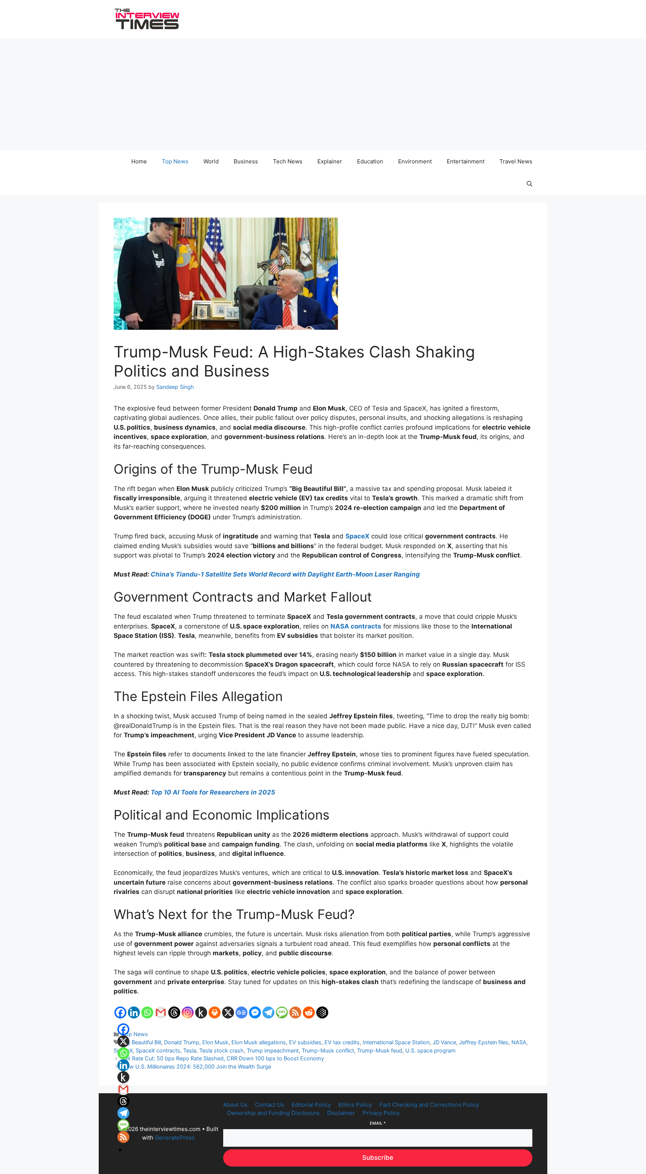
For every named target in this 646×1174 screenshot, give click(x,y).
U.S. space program (430, 1050)
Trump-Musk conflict (328, 1050)
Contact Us (269, 1104)
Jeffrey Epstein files (483, 1042)
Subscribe (377, 1157)
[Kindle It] (201, 1012)
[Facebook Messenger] (255, 1012)
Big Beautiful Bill (141, 1042)
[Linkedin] (134, 1012)
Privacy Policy (381, 1112)
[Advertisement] (323, 94)
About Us (235, 1104)
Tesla (189, 1050)
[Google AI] (322, 1012)
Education (370, 161)
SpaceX (357, 536)
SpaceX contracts (158, 1050)
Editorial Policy (311, 1104)
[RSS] (295, 1012)
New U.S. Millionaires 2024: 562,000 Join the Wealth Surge (196, 1066)
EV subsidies (305, 1042)
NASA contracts (355, 626)
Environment (415, 161)
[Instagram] (188, 1012)
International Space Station (396, 1042)
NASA (518, 1042)
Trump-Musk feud (379, 1050)
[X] (228, 1012)
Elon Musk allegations (258, 1042)
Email (378, 1123)
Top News (175, 161)
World (211, 161)
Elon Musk (215, 1042)
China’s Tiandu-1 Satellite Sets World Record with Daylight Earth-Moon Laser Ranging (285, 574)
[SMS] (282, 1012)
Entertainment (466, 161)
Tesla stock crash (221, 1050)
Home (139, 161)
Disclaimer (341, 1112)
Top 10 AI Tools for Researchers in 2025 (213, 792)
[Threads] (174, 1012)
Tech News (287, 161)
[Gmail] (161, 1012)
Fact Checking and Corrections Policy (429, 1104)
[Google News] (241, 1012)
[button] (529, 184)
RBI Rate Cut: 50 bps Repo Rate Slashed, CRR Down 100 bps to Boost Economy (223, 1058)
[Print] (215, 1012)
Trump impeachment (273, 1050)
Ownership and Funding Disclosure (273, 1112)
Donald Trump (181, 1042)
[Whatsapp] (147, 1012)
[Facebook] (120, 1012)
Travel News (515, 161)
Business (246, 161)
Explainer (329, 161)
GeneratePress (175, 1137)
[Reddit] (309, 1012)
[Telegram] (268, 1012)
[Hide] (120, 1150)
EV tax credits (342, 1042)
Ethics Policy (355, 1104)
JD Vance (444, 1042)
